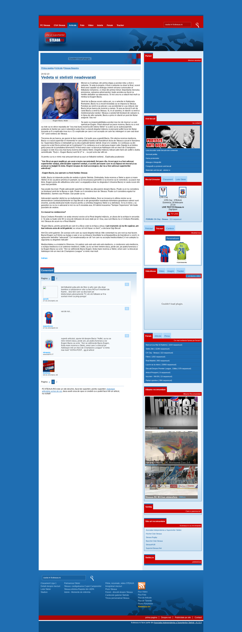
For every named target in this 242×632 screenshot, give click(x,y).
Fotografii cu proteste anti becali (158, 166)
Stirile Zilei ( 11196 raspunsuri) (158, 349)
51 (127, 284)
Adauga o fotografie (153, 162)
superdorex (48, 326)
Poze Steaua (111, 589)
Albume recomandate (155, 389)
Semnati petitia (151, 154)
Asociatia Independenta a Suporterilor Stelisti (163, 530)
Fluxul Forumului (145, 604)
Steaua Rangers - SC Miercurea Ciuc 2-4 (168, 462)
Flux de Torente (145, 601)
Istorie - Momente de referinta (77, 592)
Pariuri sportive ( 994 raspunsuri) (159, 380)
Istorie (100, 25)
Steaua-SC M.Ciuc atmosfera (161, 497)
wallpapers (151, 427)
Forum (110, 25)
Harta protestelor (152, 158)
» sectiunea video (193, 276)
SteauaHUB (150, 545)
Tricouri (159, 228)
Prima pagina (47, 68)
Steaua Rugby (151, 537)
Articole (72, 25)
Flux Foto (142, 595)
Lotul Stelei (181, 179)
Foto (82, 25)
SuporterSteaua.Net (154, 548)
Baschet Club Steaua (154, 541)
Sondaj (148, 507)
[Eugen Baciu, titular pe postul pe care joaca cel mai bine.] (60, 118)
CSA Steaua (59, 25)
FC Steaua (45, 25)
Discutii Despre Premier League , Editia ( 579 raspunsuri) (168, 369)
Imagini (170, 271)
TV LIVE (174, 214)
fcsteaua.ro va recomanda (190, 526)
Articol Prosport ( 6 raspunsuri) (158, 372)
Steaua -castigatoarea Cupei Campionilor (82, 586)
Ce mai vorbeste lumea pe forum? (187, 340)
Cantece (170, 228)
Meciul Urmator (152, 179)
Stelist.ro (149, 557)
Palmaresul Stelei (72, 583)
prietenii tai (196, 562)
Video (90, 25)
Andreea (46, 373)
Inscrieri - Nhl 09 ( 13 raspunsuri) (159, 376)
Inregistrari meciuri (113, 586)
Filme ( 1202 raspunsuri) (155, 357)
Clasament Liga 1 (48, 583)
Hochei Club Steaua (154, 534)
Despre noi (166, 617)
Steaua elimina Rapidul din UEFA (79, 589)
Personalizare (173, 238)
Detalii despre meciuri (50, 586)
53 (127, 336)
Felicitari (149, 228)
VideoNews (150, 271)
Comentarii (47, 270)
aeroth (46, 299)
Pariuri (148, 56)
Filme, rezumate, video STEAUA (119, 583)
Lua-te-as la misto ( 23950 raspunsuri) (161, 365)
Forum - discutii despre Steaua (119, 592)
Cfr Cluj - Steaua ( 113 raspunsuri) (159, 353)
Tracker (120, 25)
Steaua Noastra (71, 68)
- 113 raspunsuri (163, 219)
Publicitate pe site (183, 617)
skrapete (46, 352)
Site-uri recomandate (155, 521)
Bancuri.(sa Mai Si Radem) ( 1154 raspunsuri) (164, 345)
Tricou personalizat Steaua (117, 598)
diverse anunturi (194, 60)
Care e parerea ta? (193, 511)
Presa (167, 336)
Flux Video (143, 592)
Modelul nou (196, 233)
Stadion (44, 592)
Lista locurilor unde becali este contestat (162, 150)
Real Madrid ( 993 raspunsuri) (158, 361)
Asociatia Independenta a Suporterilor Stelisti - (178, 622)
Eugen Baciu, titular (60, 121)
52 (127, 308)
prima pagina (151, 617)
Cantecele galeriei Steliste (117, 595)
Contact (198, 617)
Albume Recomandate (192, 394)
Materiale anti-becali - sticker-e (158, 170)
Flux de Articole (145, 598)
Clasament (168, 179)
